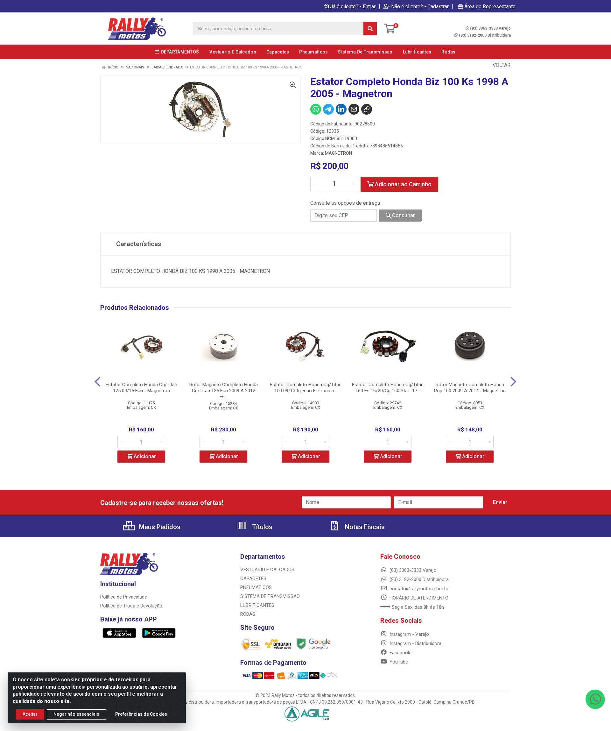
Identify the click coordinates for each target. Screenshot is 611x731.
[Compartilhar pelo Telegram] (328, 109)
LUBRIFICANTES (257, 605)
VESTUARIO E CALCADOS (267, 569)
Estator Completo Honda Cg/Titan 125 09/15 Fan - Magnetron (141, 388)
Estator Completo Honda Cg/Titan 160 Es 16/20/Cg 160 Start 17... (388, 388)
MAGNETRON (338, 153)
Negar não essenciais (76, 714)
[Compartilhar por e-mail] (353, 109)
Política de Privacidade (123, 597)
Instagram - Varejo (408, 634)
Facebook (399, 653)
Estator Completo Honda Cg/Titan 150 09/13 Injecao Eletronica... (305, 388)
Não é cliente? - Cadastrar (420, 6)
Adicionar (144, 456)
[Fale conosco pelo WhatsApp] (595, 699)
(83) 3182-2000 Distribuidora (485, 35)
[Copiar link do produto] (366, 109)
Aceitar (30, 714)
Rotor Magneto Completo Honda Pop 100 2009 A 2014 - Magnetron (470, 388)
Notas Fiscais (364, 527)
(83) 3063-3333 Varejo (490, 28)
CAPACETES (253, 578)
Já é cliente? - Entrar (353, 6)
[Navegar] (97, 381)
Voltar (500, 65)
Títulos (261, 527)
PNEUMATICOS (256, 587)
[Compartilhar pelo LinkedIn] (341, 109)
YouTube (398, 662)
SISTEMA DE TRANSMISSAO (270, 596)
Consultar (403, 215)
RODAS (247, 614)
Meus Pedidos (158, 527)
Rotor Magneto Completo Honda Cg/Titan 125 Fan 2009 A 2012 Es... (223, 391)
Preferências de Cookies (141, 714)
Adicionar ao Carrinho (403, 184)
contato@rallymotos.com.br (418, 589)
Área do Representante (490, 6)
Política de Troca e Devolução (131, 606)
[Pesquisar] (370, 28)
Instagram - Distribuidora (414, 643)
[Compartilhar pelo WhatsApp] (315, 109)
